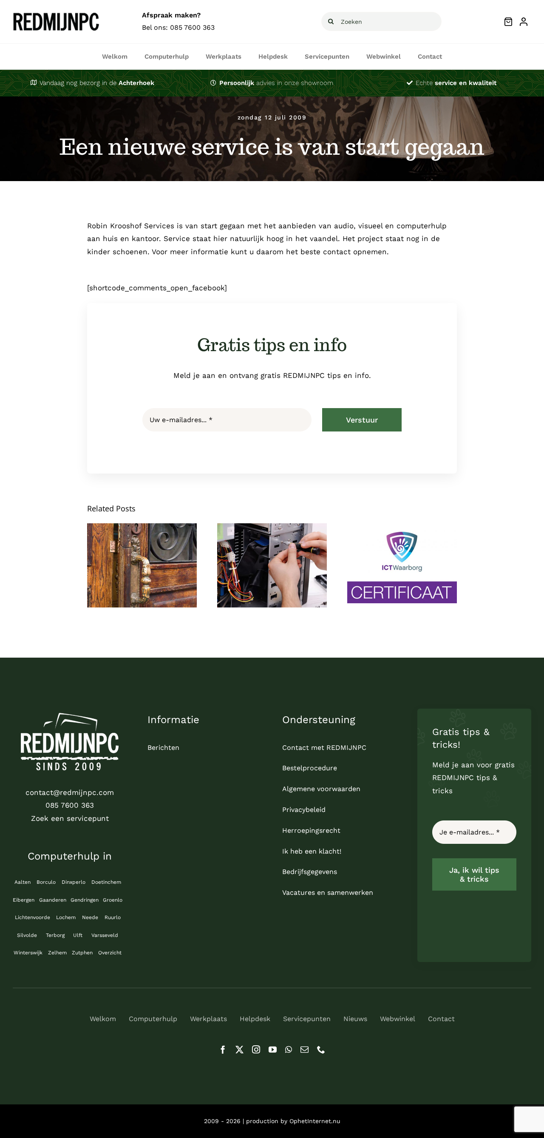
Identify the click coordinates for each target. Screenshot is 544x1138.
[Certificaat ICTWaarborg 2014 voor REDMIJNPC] (402, 565)
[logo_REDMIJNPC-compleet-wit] (70, 716)
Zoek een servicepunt (70, 818)
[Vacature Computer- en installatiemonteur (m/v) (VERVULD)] (272, 565)
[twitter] (239, 1049)
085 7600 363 (192, 27)
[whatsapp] (288, 1049)
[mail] (304, 1049)
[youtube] (273, 1049)
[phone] (321, 1049)
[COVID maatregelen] (142, 565)
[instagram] (256, 1049)
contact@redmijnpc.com (70, 792)
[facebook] (223, 1049)
